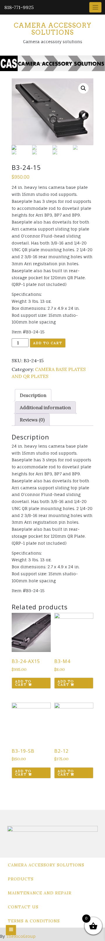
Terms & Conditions (34, 921)
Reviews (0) (32, 420)
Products (21, 879)
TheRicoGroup (21, 936)
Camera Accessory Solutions (53, 29)
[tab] (33, 395)
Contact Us (23, 907)
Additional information (45, 407)
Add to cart (47, 343)
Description (33, 395)
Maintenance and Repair (39, 893)
